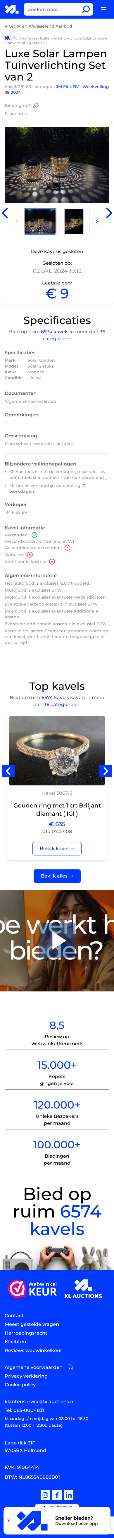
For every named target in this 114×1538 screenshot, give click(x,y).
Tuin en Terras (25, 38)
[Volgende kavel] (109, 213)
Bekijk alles (54, 876)
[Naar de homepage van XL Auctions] (12, 9)
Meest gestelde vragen (32, 1324)
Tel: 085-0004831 (24, 1410)
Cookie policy (20, 1384)
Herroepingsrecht (26, 1333)
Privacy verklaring (26, 1376)
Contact (14, 1315)
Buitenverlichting (55, 38)
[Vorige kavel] (5, 213)
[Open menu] (103, 9)
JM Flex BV (68, 86)
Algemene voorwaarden (30, 401)
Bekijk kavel (54, 848)
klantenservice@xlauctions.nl (40, 1401)
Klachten (15, 1341)
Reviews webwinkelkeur (33, 1350)
